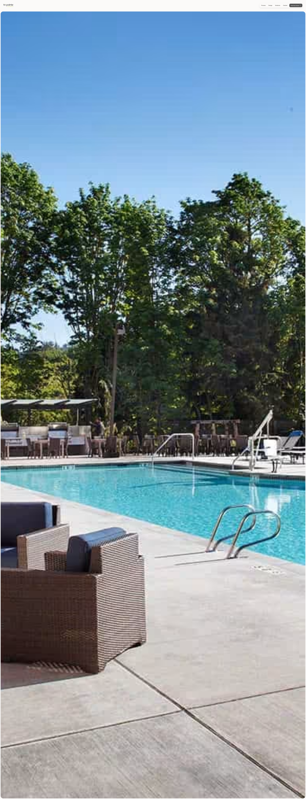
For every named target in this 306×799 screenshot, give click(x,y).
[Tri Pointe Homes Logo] (8, 5)
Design (270, 5)
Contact (285, 5)
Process (263, 5)
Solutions (277, 5)
